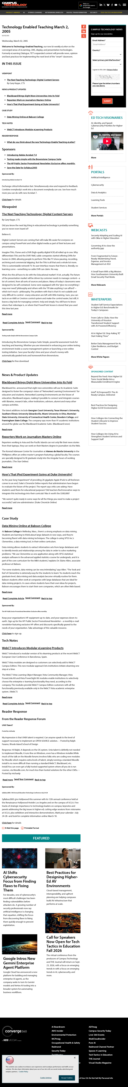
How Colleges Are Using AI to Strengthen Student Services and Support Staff (106, 437)
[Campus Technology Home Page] (14, 4)
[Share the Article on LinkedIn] (83, 31)
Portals (97, 172)
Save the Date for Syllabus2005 (22, 167)
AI (24, 12)
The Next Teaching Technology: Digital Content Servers (33, 79)
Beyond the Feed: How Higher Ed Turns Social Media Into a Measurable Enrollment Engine (106, 379)
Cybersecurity (97, 184)
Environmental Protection (64, 1034)
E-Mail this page (12, 828)
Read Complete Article (13, 322)
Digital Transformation (76, 12)
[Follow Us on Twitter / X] (105, 5)
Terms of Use (79, 1078)
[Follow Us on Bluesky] (108, 5)
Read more (7, 314)
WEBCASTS (99, 230)
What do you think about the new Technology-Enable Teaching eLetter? (41, 142)
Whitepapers (101, 299)
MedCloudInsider (97, 1038)
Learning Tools (98, 200)
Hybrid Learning (35, 12)
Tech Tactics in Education (100, 1054)
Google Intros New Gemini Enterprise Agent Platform (19, 963)
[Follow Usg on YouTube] (116, 5)
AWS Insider (57, 1030)
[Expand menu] (124, 5)
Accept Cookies (66, 1078)
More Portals (97, 215)
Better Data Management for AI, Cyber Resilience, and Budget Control (106, 346)
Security (93, 12)
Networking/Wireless (54, 12)
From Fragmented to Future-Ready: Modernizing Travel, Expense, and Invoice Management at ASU (104, 259)
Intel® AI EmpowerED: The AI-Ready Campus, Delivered (104, 393)
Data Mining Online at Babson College (25, 116)
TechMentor (57, 1054)
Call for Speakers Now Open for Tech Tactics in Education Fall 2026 (63, 944)
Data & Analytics (98, 192)
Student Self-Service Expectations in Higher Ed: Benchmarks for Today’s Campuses (106, 307)
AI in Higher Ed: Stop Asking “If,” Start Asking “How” (105, 334)
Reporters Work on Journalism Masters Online (29, 100)
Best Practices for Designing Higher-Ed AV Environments (62, 879)
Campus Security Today (100, 1030)
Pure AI (92, 1042)
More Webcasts (98, 284)
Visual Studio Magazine (100, 1062)
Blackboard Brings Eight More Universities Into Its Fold (33, 95)
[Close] (75, 1057)
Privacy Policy (112, 69)
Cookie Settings (46, 1078)
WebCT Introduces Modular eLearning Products (29, 129)
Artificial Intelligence (100, 177)
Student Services (99, 207)
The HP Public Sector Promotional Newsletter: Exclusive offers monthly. (41, 163)
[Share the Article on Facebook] (83, 26)
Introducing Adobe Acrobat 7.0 (22, 154)
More (93, 157)
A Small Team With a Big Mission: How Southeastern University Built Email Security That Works (107, 274)
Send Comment (32, 322)
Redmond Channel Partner (101, 1046)
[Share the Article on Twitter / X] (83, 36)
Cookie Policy (23, 1072)
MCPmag (56, 1038)
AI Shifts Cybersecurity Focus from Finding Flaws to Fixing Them (19, 881)
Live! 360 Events (96, 1034)
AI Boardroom (58, 1026)
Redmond (56, 1046)
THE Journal (94, 1058)
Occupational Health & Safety (66, 1042)
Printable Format (31, 828)
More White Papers (100, 356)
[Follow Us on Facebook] (112, 5)
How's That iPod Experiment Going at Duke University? (33, 104)
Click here (7, 199)
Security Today (59, 1050)
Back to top (46, 322)
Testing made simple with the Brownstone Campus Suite (34, 159)
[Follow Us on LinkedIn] (101, 4)
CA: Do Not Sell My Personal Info (99, 1078)
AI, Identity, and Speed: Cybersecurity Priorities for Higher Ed (106, 126)
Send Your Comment (24, 779)
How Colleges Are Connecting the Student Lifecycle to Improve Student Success (107, 421)
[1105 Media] (14, 1054)
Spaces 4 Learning (97, 1050)
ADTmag (93, 1026)
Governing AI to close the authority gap (103, 247)
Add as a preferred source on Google (89, 5)
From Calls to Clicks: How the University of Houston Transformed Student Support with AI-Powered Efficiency (105, 321)
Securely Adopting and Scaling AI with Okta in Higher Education (106, 237)
